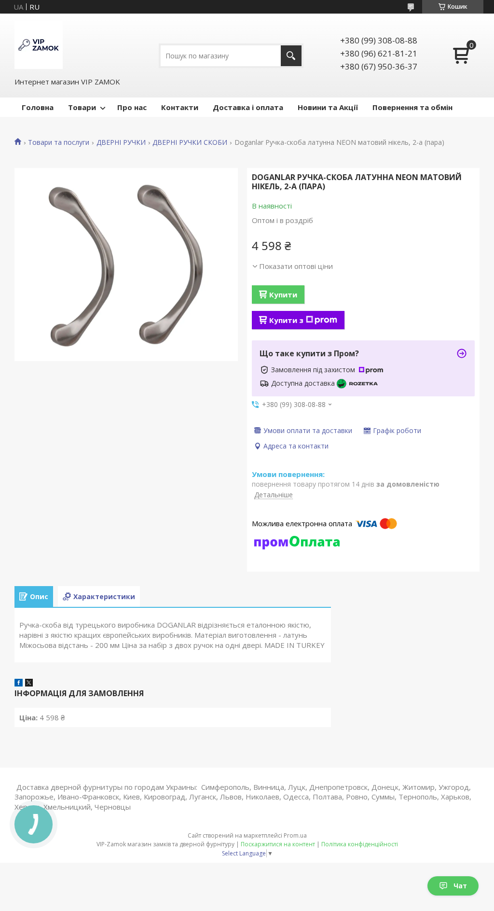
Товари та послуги (58, 142)
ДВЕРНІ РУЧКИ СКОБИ (189, 142)
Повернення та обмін (412, 107)
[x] (29, 683)
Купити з (286, 320)
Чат (460, 885)
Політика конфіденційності (359, 844)
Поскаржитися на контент (278, 844)
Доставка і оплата (248, 107)
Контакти (179, 107)
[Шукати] (291, 55)
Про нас (132, 107)
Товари (82, 107)
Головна (38, 107)
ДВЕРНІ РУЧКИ (121, 142)
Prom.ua (295, 835)
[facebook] (18, 683)
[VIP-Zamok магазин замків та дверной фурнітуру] (38, 45)
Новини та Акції (328, 107)
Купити (283, 294)
